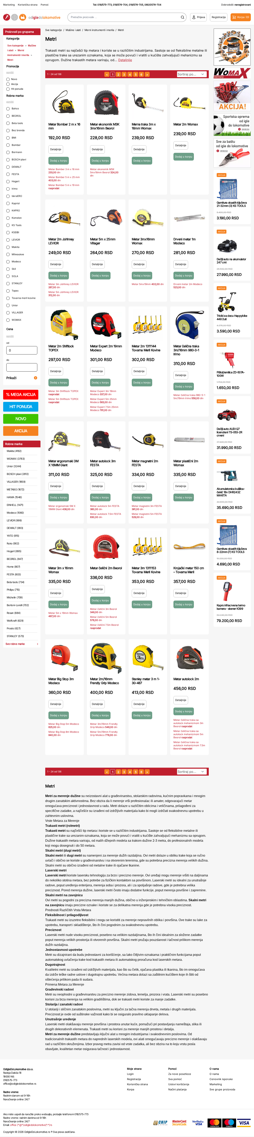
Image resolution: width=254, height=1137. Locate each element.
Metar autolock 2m (186, 679)
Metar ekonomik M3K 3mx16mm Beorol (104, 126)
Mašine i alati (73, 30)
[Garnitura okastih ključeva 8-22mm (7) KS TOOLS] (227, 535)
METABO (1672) (15, 489)
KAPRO (15, 210)
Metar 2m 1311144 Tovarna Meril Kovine (146, 348)
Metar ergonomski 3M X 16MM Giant (63, 463)
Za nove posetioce (179, 1073)
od (7, 342)
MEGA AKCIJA (21, 394)
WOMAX (16, 319)
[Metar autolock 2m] (189, 658)
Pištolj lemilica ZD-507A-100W (231, 374)
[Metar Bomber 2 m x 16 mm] (64, 103)
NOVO (20, 418)
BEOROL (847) (15, 558)
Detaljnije (125, 60)
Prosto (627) (13, 628)
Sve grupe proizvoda (222, 1089)
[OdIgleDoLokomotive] (31, 17)
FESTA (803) (14, 574)
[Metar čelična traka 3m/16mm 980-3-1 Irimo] (189, 325)
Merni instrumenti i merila (99, 30)
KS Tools (16, 225)
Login (130, 1073)
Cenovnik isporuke (221, 1079)
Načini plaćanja (177, 1089)
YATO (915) (13, 535)
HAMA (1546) (14, 497)
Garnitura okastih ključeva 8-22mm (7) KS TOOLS (232, 550)
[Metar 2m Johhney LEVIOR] (64, 218)
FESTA (15, 174)
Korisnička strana (28, 4)
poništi (10, 72)
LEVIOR (15, 239)
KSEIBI (15, 232)
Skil (13, 268)
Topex (15, 290)
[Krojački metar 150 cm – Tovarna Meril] (189, 547)
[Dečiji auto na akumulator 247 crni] (227, 245)
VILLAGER (17, 312)
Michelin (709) (15, 597)
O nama (214, 1073)
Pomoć (45, 4)
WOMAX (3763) (16, 458)
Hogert (15, 181)
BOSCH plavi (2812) (18, 474)
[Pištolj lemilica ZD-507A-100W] (227, 358)
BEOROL (16, 115)
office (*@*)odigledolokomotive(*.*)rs (31, 1124)
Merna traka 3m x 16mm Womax (144, 126)
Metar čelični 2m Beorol (106, 568)
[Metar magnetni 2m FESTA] (148, 440)
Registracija (134, 1079)
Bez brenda (18, 130)
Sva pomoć (175, 1079)
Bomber (16, 144)
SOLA (14, 276)
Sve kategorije (15, 45)
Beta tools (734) (15, 582)
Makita (15, 246)
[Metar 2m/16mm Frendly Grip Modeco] (106, 658)
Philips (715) (13, 589)
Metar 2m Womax (185, 124)
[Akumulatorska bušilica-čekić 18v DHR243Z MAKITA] (227, 475)
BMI (13, 137)
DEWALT (16, 166)
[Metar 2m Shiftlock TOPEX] (64, 325)
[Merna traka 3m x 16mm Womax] (148, 103)
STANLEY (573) (15, 636)
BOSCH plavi (18, 159)
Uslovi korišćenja (178, 1084)
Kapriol (15, 203)
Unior (14, 305)
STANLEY (16, 283)
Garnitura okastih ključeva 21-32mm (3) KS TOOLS (232, 204)
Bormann (16, 152)
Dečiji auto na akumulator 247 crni (231, 260)
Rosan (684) (13, 612)
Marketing (9, 4)
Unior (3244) (14, 466)
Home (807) (13, 566)
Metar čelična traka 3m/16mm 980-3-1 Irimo (186, 350)
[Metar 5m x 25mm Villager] (106, 218)
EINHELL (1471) (15, 504)
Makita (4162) (14, 450)
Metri (10, 60)
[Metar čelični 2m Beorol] (106, 547)
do (7, 359)
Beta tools (17, 123)
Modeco (16, 261)
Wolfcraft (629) (15, 620)
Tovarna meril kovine (23, 298)
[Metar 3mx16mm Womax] (148, 218)
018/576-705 (136, 4)
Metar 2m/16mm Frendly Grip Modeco (104, 681)
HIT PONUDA (21, 406)
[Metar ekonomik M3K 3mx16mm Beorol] (106, 103)
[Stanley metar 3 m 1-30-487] (148, 658)
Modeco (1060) (15, 512)
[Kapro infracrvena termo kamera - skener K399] (227, 591)
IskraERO (16, 195)
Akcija (14, 84)
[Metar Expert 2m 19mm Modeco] (106, 325)
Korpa (130, 1089)
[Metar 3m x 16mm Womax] (64, 547)
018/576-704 (120, 4)
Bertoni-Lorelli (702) (18, 605)
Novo (14, 79)
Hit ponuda (17, 88)
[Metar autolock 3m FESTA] (106, 440)
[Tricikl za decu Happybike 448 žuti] (227, 302)
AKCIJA (20, 430)
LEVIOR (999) (14, 520)
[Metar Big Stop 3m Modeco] (64, 658)
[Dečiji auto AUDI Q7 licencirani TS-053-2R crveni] (227, 415)
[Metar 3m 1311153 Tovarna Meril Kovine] (148, 547)
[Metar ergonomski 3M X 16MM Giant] (64, 440)
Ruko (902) (13, 543)
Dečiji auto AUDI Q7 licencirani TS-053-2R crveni (229, 432)
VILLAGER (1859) (16, 481)
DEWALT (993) (15, 528)
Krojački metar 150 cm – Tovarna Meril (188, 570)
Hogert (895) (14, 551)
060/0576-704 (152, 4)
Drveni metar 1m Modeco (184, 241)
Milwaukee (17, 254)
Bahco (15, 108)
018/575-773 (104, 4)
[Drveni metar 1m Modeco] (189, 218)
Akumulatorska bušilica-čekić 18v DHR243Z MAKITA (231, 492)
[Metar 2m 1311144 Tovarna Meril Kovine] (148, 325)
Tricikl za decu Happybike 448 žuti (232, 317)
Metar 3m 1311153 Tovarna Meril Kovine (146, 570)
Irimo (14, 188)
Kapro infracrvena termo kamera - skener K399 (231, 607)
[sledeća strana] (147, 74)
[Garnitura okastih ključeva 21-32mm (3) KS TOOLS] (227, 189)
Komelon (16, 217)
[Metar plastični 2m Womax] (189, 440)
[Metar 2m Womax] (189, 103)
